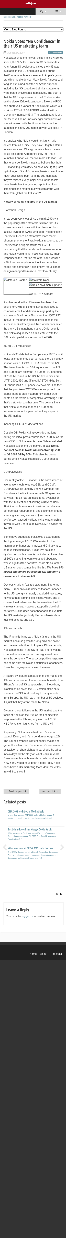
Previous (6, 847)
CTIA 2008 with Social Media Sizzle (26, 811)
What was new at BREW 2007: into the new (30, 848)
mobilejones (31, 3)
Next (61, 847)
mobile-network (24, 17)
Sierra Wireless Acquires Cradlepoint (27, 877)
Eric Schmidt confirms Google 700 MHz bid (30, 829)
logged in (27, 916)
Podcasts (56, 953)
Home (33, 953)
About (43, 953)
